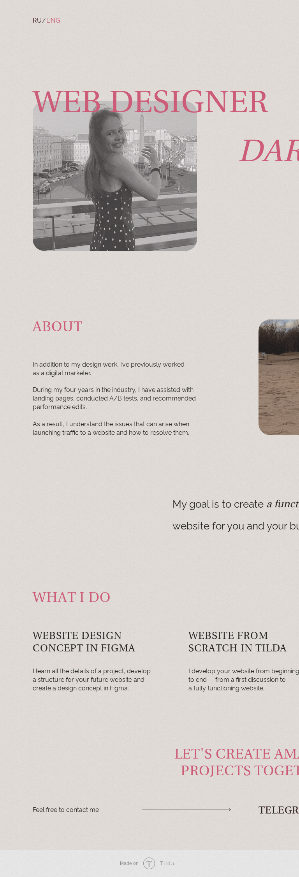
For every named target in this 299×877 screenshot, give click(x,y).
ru (37, 20)
